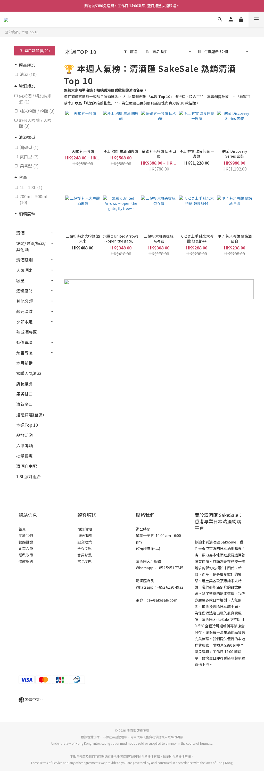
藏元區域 (24, 311)
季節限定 (24, 322)
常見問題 (84, 561)
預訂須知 (84, 529)
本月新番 (24, 363)
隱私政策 (26, 554)
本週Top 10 (29, 31)
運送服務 (84, 535)
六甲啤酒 (24, 445)
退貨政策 (84, 542)
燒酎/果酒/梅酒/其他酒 (31, 246)
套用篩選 (37, 50)
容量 (20, 280)
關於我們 (26, 535)
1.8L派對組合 (28, 476)
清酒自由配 (26, 466)
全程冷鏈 (84, 548)
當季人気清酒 (28, 373)
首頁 (22, 529)
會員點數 (84, 554)
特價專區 (24, 342)
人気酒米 (24, 270)
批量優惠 (24, 456)
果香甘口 (24, 394)
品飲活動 (24, 435)
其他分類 (24, 301)
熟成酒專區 (26, 332)
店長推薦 (24, 383)
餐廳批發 (26, 542)
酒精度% (24, 291)
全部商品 (12, 31)
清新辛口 (24, 404)
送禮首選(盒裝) (30, 414)
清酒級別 (24, 260)
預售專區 (24, 353)
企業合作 (26, 548)
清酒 (20, 233)
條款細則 (26, 561)
